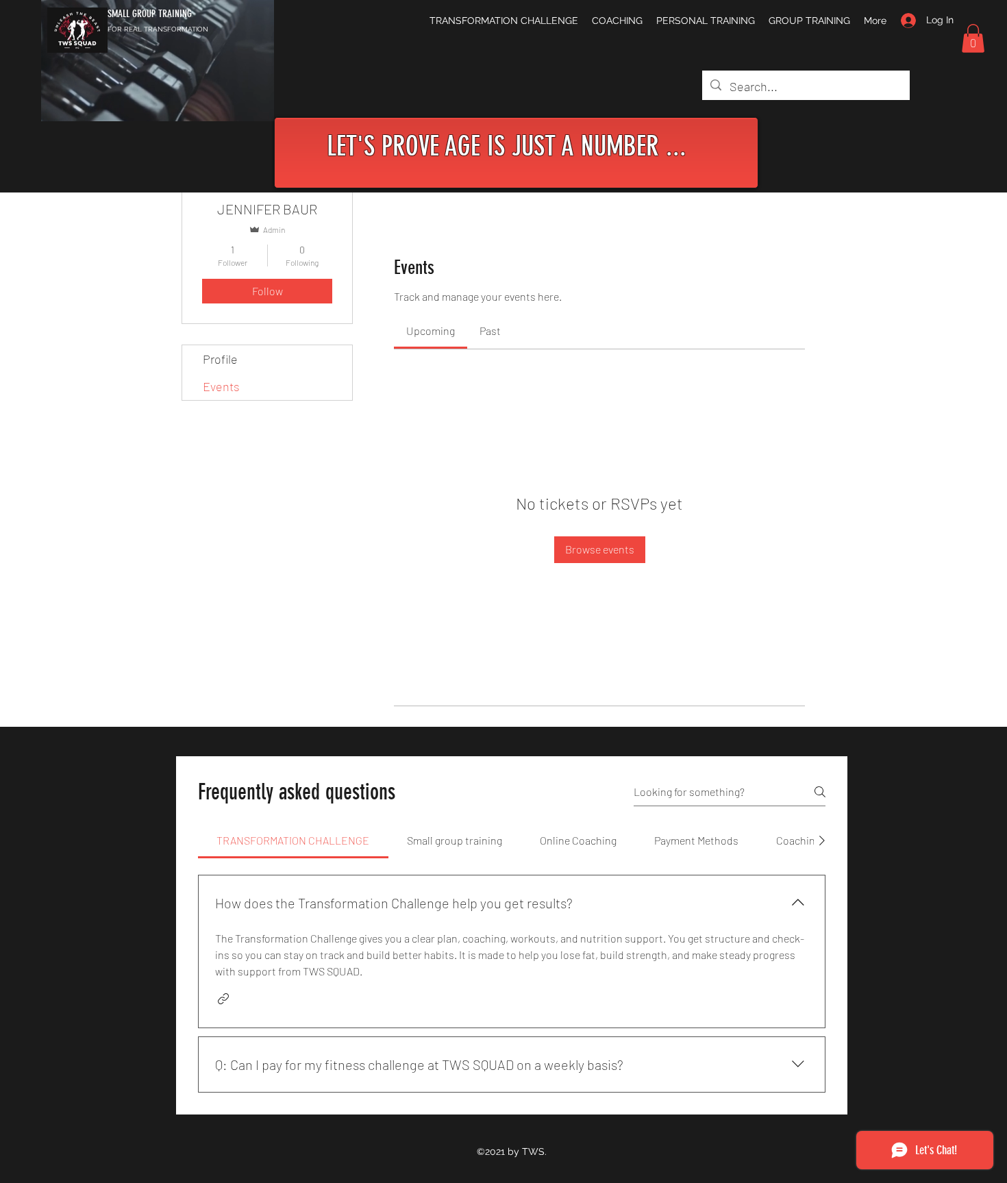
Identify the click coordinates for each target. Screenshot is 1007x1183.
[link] (430, 330)
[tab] (293, 840)
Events (221, 386)
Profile (220, 358)
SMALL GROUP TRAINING (150, 14)
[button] (973, 38)
